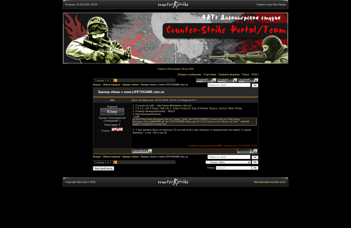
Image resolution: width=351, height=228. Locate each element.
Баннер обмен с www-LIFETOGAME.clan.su (164, 84)
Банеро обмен (130, 84)
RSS (191, 69)
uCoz (283, 182)
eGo (112, 100)
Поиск (245, 74)
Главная (162, 69)
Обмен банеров (111, 84)
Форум (97, 84)
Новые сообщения (190, 74)
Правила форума (228, 74)
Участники (209, 74)
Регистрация (174, 69)
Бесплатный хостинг (266, 182)
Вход (184, 69)
